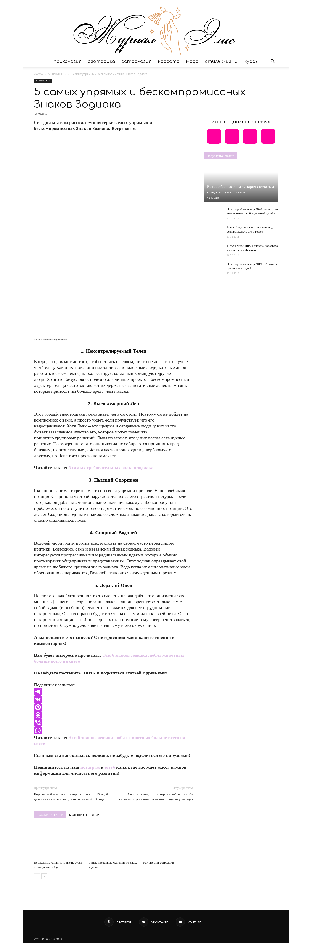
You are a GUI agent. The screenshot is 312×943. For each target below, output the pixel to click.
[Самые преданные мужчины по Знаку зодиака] (113, 842)
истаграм (90, 767)
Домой (39, 74)
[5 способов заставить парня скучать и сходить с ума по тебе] (241, 183)
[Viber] (113, 723)
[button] (272, 61)
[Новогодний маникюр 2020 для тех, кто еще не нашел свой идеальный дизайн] (213, 213)
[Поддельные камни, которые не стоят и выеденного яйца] (59, 842)
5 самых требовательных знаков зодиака (111, 467)
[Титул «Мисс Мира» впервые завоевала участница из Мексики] (213, 248)
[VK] (113, 699)
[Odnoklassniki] (113, 715)
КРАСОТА (169, 61)
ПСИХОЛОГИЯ (67, 61)
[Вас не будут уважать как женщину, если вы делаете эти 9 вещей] (213, 230)
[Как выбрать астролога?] (168, 842)
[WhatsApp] (113, 730)
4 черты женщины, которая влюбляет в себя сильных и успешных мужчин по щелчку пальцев (156, 797)
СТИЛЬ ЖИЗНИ (221, 61)
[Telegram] (113, 692)
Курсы (251, 61)
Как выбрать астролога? (158, 862)
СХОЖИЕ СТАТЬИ (50, 815)
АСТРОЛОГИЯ (136, 61)
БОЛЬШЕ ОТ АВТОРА (85, 815)
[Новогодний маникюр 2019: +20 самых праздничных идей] (213, 271)
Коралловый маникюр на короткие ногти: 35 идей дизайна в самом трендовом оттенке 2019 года (71, 797)
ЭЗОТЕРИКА (101, 61)
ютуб (110, 767)
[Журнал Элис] (156, 28)
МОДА (192, 61)
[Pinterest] (113, 707)
